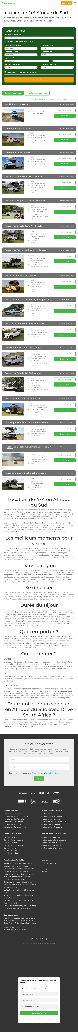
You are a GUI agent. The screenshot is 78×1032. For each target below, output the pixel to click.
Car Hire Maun (10, 848)
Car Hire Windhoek (11, 853)
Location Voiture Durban (51, 843)
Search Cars (67, 3)
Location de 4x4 (47, 814)
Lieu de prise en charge (12, 34)
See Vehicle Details (64, 111)
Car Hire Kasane (10, 851)
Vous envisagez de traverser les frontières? (21, 72)
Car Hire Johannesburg (13, 840)
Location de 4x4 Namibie (50, 819)
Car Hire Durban (10, 843)
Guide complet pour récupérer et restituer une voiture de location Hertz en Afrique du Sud (20, 884)
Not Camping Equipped (37, 93)
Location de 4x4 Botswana (51, 817)
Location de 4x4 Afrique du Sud (53, 822)
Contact (44, 872)
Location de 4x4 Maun (13, 824)
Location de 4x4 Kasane (13, 822)
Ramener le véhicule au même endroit (19, 41)
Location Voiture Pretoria (51, 845)
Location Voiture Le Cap (50, 837)
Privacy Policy (37, 773)
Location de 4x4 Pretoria (14, 819)
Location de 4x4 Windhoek (15, 827)
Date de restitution (11, 51)
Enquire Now (64, 116)
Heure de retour (46, 51)
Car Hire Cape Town (12, 837)
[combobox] (39, 38)
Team (43, 866)
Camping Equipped (13, 93)
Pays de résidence (10, 58)
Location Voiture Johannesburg (53, 840)
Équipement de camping (12, 64)
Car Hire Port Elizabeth (13, 845)
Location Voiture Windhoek (52, 848)
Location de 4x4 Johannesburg (16, 817)
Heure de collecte (47, 45)
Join (39, 779)
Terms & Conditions (52, 773)
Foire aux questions (48, 864)
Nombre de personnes (48, 64)
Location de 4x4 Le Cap (13, 814)
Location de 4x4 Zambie (50, 824)
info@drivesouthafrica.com (15, 930)
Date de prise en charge (12, 45)
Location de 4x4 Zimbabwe (51, 827)
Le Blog (44, 869)
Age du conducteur (59, 58)
